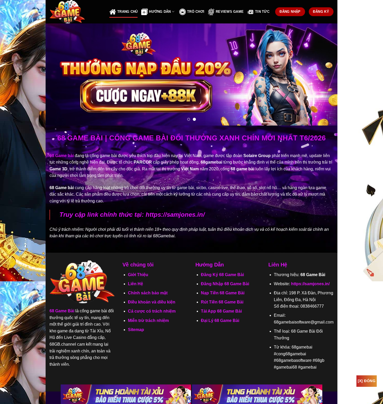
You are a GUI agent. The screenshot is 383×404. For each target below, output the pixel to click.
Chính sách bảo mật (148, 293)
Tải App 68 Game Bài (221, 311)
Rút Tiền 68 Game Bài (222, 302)
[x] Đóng (366, 381)
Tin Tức (262, 12)
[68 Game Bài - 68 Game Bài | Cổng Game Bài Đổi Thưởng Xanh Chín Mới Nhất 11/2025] (76, 11)
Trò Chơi (195, 12)
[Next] (325, 74)
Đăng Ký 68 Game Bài (222, 274)
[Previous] (58, 74)
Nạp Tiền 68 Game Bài (222, 293)
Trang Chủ (127, 12)
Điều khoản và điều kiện (151, 302)
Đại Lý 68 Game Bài (220, 320)
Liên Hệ (135, 284)
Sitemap (136, 329)
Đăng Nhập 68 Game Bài (225, 284)
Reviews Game (230, 12)
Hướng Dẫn (160, 12)
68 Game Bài (62, 311)
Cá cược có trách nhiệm (152, 311)
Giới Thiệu (138, 274)
